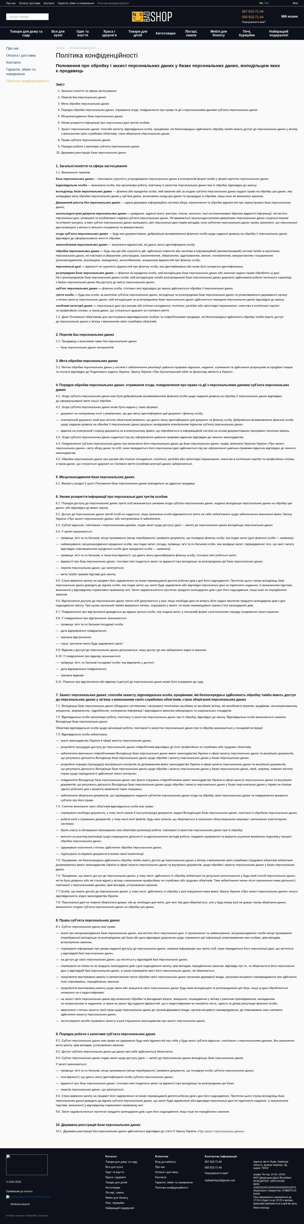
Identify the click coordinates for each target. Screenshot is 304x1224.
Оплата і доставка (29, 3)
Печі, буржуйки (247, 33)
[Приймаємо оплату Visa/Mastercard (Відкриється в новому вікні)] (28, 1196)
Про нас (11, 3)
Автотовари (166, 33)
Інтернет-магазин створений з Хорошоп (27, 1215)
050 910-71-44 (252, 17)
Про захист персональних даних (221, 1131)
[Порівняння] (282, 3)
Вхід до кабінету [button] (165, 1161)
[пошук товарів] (45, 16)
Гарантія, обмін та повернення (76, 3)
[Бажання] (274, 3)
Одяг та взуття (83, 33)
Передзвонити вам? (254, 22)
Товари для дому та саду (26, 33)
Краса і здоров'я (109, 33)
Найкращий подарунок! (278, 33)
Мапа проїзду (261, 1207)
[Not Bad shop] (27, 1164)
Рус (267, 3)
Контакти (49, 3)
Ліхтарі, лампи (191, 33)
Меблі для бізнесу (219, 33)
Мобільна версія (20, 1204)
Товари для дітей (137, 33)
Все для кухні (58, 33)
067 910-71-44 (252, 11)
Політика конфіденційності (113, 3)
